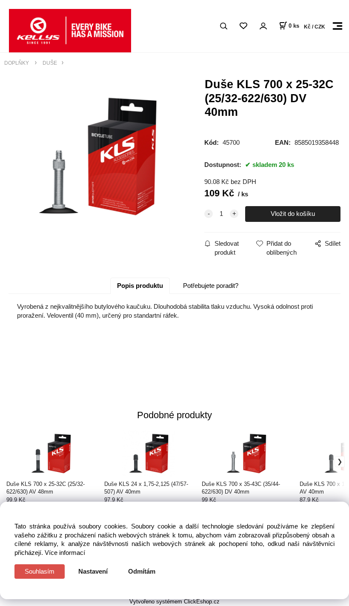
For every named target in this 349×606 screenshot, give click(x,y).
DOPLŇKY (17, 63)
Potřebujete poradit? (210, 285)
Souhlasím (39, 571)
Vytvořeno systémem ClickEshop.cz (174, 601)
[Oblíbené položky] (243, 26)
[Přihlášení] (263, 26)
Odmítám (141, 571)
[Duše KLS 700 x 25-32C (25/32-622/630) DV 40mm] (98, 156)
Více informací (65, 552)
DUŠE (49, 63)
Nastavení (93, 571)
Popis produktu (140, 285)
